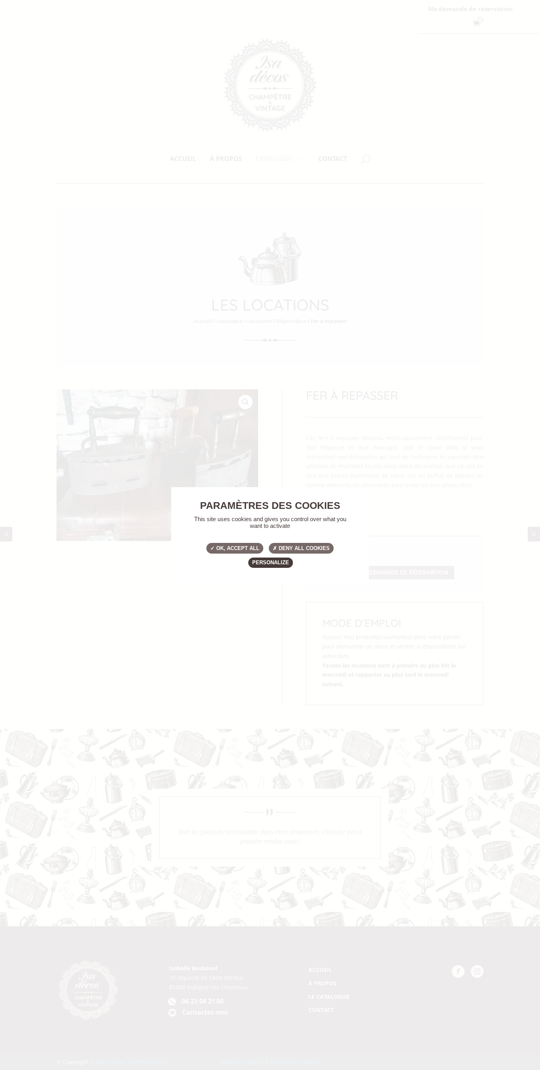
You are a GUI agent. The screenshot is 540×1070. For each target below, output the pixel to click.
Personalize (270, 562)
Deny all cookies (303, 548)
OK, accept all (237, 548)
